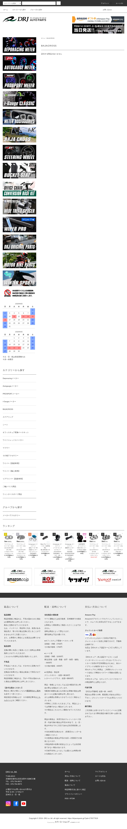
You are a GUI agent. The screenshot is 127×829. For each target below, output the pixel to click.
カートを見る (100, 776)
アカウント (105, 3)
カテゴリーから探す (19, 10)
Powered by (50, 822)
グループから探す (36, 10)
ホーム (5, 10)
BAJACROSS (50, 38)
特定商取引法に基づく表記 (75, 789)
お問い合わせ (107, 10)
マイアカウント (101, 772)
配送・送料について (72, 781)
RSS (66, 798)
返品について (70, 785)
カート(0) (119, 3)
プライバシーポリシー (73, 794)
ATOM (72, 798)
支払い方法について (72, 776)
